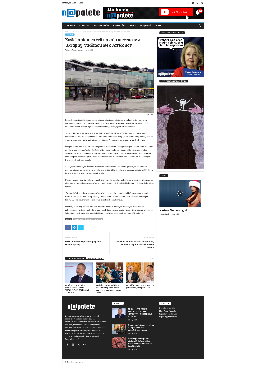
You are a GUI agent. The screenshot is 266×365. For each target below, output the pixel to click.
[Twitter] (197, 3)
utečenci (98, 219)
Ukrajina (90, 219)
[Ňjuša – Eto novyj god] (180, 193)
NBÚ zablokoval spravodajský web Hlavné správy (83, 243)
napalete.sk (164, 214)
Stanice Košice (79, 219)
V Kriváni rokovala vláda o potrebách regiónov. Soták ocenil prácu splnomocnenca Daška (108, 288)
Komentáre (119, 25)
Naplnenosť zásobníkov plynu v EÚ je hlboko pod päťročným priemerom (141, 327)
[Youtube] (201, 3)
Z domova (84, 25)
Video (158, 25)
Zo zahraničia (101, 25)
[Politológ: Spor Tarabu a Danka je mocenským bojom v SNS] (140, 272)
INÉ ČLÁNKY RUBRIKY (75, 258)
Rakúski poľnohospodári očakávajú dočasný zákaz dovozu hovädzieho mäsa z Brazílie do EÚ (140, 342)
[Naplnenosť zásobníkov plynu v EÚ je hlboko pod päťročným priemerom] (119, 329)
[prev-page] (149, 258)
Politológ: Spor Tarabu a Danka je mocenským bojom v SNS (140, 286)
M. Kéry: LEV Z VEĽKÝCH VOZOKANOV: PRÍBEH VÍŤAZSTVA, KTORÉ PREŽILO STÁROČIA (77, 288)
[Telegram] (193, 3)
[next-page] (152, 258)
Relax (133, 25)
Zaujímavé (145, 25)
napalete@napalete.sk (168, 317)
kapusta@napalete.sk (168, 314)
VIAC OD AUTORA (95, 258)
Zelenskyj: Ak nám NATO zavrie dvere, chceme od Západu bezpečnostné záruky (134, 244)
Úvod (67, 32)
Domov (71, 25)
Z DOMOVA (75, 32)
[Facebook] (188, 3)
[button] (200, 26)
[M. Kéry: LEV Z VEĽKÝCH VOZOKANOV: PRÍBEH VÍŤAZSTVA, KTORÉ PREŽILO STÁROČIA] (79, 272)
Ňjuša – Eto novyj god (173, 210)
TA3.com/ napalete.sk (74, 50)
